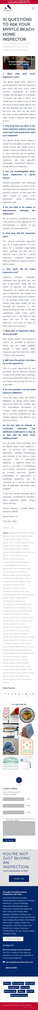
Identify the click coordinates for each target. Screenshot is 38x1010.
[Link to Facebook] (24, 1007)
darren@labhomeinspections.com (19, 2)
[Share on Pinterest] (15, 694)
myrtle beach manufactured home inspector (17, 666)
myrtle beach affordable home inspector (16, 634)
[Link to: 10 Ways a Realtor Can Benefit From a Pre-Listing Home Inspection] (27, 715)
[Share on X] (8, 694)
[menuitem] (32, 8)
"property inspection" (14, 585)
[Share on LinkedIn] (19, 694)
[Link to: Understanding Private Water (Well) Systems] (27, 763)
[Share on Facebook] (5, 694)
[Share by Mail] (33, 694)
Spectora (29, 1005)
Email (28, 805)
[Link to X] (27, 1007)
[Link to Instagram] (30, 1007)
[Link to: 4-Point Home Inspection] (27, 747)
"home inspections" (12, 539)
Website (29, 812)
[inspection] (14, 533)
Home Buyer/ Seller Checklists (16, 44)
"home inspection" (24, 536)
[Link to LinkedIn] (33, 1007)
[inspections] (27, 533)
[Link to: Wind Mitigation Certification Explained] (11, 763)
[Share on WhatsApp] (12, 694)
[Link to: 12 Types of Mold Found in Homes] (11, 747)
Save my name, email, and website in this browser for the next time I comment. (20, 819)
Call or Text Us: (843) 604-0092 (19, 1)
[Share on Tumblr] (22, 694)
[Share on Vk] (26, 694)
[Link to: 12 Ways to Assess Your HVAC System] (27, 731)
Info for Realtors (20, 50)
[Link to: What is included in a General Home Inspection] (11, 731)
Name (29, 799)
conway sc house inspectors (17, 611)
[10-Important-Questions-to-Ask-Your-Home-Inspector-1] (19, 63)
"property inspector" (13, 591)
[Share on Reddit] (30, 694)
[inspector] (8, 536)
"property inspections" (14, 588)
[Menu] (32, 8)
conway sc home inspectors (17, 608)
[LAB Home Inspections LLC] (16, 8)
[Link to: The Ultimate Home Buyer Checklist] (11, 715)
